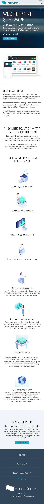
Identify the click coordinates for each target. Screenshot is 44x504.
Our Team (21, 464)
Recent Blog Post (21, 473)
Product (21, 455)
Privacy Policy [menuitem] (21, 493)
